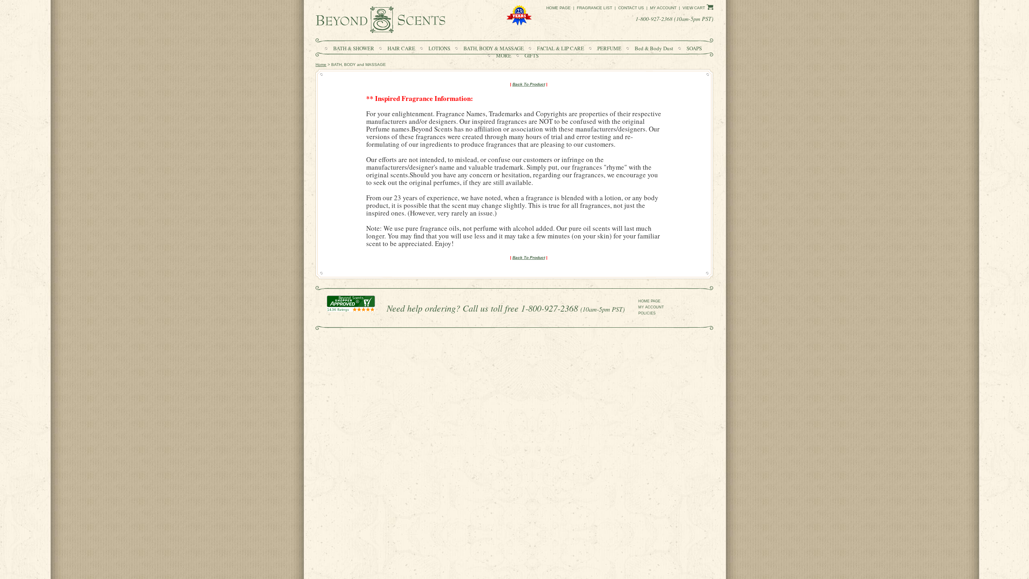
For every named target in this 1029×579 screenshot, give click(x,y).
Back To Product (528, 84)
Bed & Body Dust (654, 48)
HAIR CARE (401, 48)
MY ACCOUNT (651, 307)
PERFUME (610, 48)
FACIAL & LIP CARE (560, 48)
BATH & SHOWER (354, 48)
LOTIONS (439, 48)
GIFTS (532, 55)
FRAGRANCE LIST (594, 8)
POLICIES (647, 313)
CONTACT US (631, 8)
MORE (504, 55)
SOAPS (694, 48)
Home (321, 64)
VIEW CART (694, 8)
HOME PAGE (649, 301)
